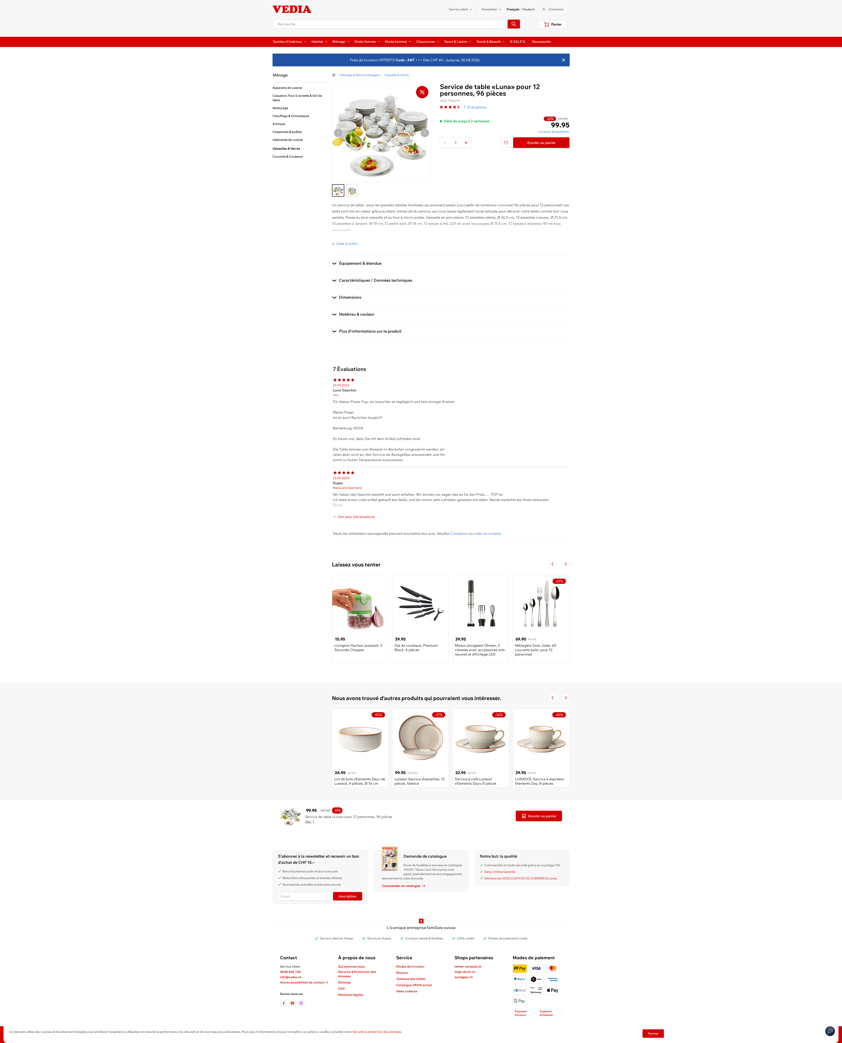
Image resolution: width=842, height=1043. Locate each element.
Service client (458, 9)
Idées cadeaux (406, 991)
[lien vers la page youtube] (293, 1003)
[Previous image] (338, 133)
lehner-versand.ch (468, 966)
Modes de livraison (410, 966)
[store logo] (292, 9)
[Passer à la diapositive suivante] (565, 564)
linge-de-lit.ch (465, 972)
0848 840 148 (290, 972)
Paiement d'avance (521, 1013)
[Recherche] (514, 24)
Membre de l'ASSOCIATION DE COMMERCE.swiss (520, 878)
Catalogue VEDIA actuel (414, 985)
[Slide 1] (338, 190)
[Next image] (424, 133)
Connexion (459, 533)
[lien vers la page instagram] (301, 1003)
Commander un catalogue (401, 886)
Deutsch (528, 9)
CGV (341, 989)
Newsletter (489, 9)
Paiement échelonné (546, 1013)
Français (513, 9)
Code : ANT (405, 60)
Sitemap (344, 982)
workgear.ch (464, 977)
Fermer (653, 1034)
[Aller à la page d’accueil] (334, 75)
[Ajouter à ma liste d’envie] (506, 142)
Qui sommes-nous (351, 966)
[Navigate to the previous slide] (553, 564)
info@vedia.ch (290, 977)
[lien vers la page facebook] (284, 1003)
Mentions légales (350, 995)
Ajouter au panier (541, 142)
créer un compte (487, 533)
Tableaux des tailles (410, 979)
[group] (451, 107)
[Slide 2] (352, 190)
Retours (402, 973)
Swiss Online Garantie (499, 872)
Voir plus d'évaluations (356, 516)
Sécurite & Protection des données (357, 974)
